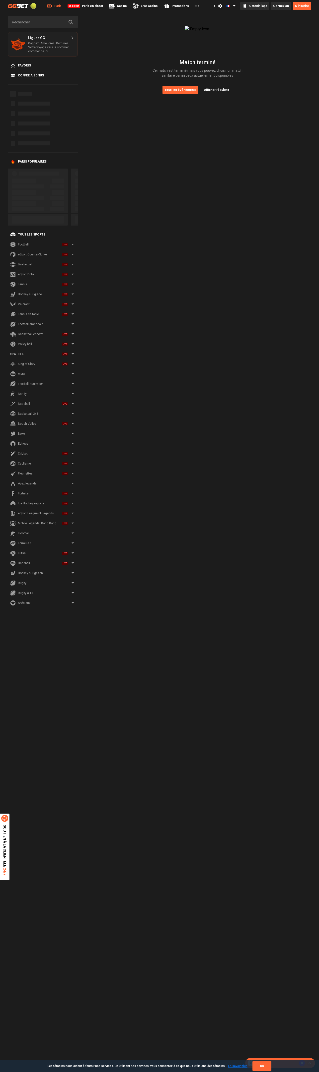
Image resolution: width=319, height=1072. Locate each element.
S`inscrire (302, 6)
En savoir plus (237, 1066)
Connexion (281, 6)
